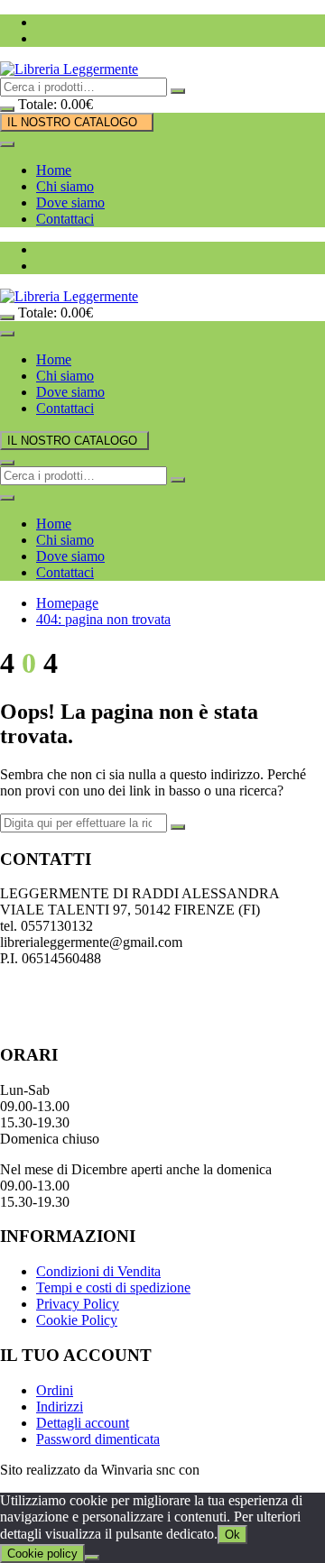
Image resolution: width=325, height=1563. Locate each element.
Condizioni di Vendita (98, 1271)
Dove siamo (70, 202)
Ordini (54, 1390)
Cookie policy (42, 1553)
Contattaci (65, 218)
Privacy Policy (77, 1303)
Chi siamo (65, 186)
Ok (232, 1534)
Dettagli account (82, 1422)
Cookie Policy (76, 1320)
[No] (92, 1557)
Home (53, 170)
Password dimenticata (98, 1439)
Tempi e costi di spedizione (113, 1287)
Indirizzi (59, 1406)
